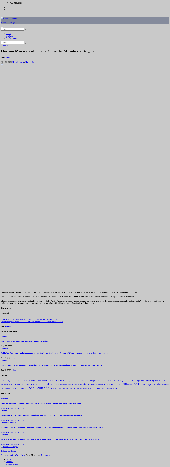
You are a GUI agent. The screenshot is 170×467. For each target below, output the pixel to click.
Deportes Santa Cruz (128, 381)
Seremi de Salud (67, 388)
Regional (4, 410)
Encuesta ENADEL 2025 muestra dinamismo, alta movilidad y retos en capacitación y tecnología (41, 415)
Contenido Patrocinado (10, 422)
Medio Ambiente (96, 384)
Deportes (4, 45)
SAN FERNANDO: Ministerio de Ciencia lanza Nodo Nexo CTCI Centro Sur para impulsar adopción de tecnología (50, 439)
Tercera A (76, 388)
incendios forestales (73, 384)
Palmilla (119, 384)
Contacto (9, 36)
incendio (64, 384)
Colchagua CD (93, 381)
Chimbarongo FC (67, 381)
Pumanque (20, 388)
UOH (114, 388)
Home (8, 34)
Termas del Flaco (85, 388)
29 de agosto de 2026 (9, 408)
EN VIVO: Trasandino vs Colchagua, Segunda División (24, 341)
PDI (124, 384)
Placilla (146, 384)
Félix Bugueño (25, 384)
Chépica (77, 381)
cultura (117, 381)
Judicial (82, 384)
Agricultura (11, 381)
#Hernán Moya (18, 62)
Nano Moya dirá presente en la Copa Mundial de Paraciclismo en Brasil (29, 319)
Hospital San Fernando (40, 384)
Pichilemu (138, 384)
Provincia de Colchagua (9, 388)
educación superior (13, 384)
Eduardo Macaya (164, 381)
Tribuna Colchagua (8, 22)
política (161, 384)
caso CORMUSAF (40, 381)
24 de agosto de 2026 (9, 432)
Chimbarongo (53, 380)
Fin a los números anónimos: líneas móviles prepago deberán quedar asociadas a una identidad (41, 403)
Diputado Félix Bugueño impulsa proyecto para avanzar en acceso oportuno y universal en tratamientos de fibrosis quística (52, 427)
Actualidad (5, 398)
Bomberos (18, 381)
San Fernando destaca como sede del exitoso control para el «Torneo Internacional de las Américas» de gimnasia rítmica (51, 365)
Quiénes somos (12, 38)
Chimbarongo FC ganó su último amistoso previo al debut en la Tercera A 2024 (32, 322)
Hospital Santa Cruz (56, 384)
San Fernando (39, 388)
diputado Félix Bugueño (147, 380)
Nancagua (110, 384)
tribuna (7, 57)
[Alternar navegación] (2, 27)
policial (154, 384)
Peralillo (130, 384)
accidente (4, 381)
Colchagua (83, 381)
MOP (103, 384)
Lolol (89, 384)
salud (26, 388)
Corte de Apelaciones (106, 381)
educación (4, 384)
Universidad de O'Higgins (102, 388)
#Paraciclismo (30, 62)
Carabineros (29, 380)
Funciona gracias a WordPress (13, 455)
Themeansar (45, 455)
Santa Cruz (56, 388)
